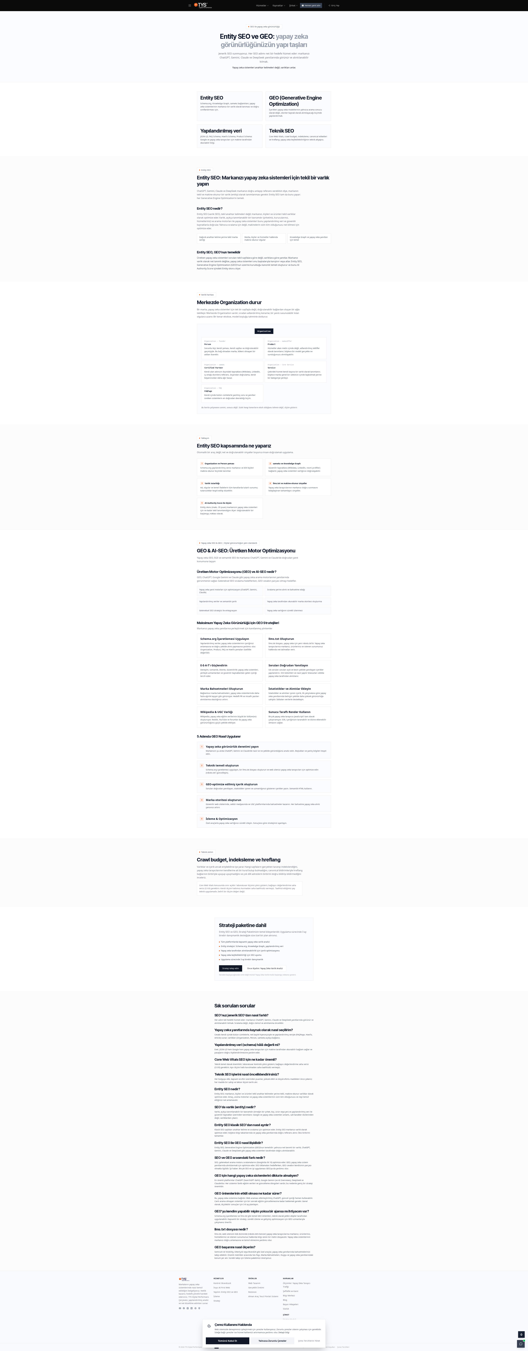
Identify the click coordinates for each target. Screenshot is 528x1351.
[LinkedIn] (191, 1308)
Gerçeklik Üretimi (256, 1287)
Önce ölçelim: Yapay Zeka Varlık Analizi (265, 968)
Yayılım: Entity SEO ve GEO (226, 1292)
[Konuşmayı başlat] (521, 1334)
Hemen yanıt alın (312, 5)
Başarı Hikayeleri (290, 1304)
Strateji (217, 1300)
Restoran (252, 1292)
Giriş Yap (335, 5)
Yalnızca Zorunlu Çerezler (272, 1340)
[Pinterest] (195, 1308)
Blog (285, 1300)
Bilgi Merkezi (289, 1295)
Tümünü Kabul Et (227, 1340)
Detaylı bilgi (283, 1332)
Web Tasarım (254, 1283)
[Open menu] (190, 5)
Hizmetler (261, 5)
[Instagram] (187, 1308)
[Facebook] (184, 1308)
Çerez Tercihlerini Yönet (309, 1340)
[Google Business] (199, 1308)
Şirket (292, 5)
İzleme (217, 1296)
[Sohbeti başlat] (521, 1344)
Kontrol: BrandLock (222, 1283)
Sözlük (286, 1308)
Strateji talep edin (230, 968)
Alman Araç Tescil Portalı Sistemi (263, 1296)
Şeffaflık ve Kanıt (290, 1291)
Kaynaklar (278, 5)
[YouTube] (180, 1308)
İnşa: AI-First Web (222, 1287)
